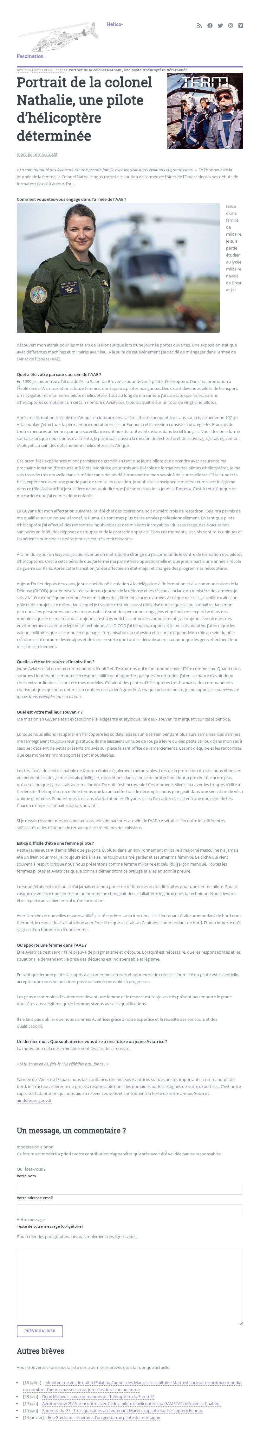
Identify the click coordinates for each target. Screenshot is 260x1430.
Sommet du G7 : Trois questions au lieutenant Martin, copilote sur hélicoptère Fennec (122, 1410)
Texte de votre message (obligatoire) (50, 1226)
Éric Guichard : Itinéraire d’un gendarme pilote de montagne (104, 1417)
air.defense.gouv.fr (34, 1100)
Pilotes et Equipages (48, 70)
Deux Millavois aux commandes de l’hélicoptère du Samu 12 (98, 1396)
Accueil (22, 70)
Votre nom (26, 1176)
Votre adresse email (35, 1197)
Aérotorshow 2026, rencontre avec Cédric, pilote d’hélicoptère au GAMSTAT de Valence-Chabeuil (131, 1403)
